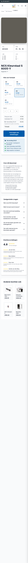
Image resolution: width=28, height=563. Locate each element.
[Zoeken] (18, 5)
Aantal (5, 108)
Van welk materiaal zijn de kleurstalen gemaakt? (14, 229)
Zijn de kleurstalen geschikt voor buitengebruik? (14, 223)
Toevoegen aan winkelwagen (14, 133)
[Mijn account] (22, 5)
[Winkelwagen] (25, 5)
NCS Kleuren (9, 11)
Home (2, 11)
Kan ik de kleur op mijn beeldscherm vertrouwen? (14, 217)
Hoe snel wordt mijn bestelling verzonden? (14, 211)
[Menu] (2, 5)
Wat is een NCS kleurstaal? (14, 203)
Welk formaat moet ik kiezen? (14, 207)
